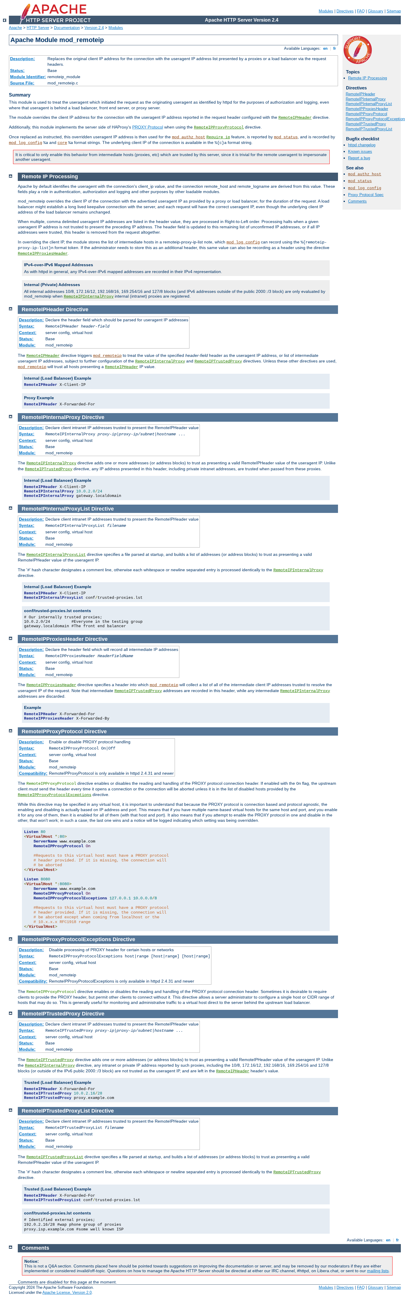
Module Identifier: (28, 76)
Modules (326, 11)
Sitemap (394, 11)
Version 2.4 (94, 27)
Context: (27, 332)
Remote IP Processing (367, 78)
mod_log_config (25, 142)
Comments (357, 201)
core (62, 142)
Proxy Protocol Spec (366, 194)
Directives (345, 11)
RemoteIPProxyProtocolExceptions (54, 794)
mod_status (286, 137)
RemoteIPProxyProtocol (219, 127)
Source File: (22, 83)
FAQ (361, 11)
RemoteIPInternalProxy (366, 99)
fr (334, 48)
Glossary (375, 11)
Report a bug (359, 158)
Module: (27, 345)
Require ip (218, 137)
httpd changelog (361, 145)
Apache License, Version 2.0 (67, 1292)
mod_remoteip (107, 355)
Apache (15, 27)
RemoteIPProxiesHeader (367, 109)
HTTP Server (38, 27)
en (325, 48)
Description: (22, 58)
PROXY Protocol (147, 127)
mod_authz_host (188, 137)
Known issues (360, 151)
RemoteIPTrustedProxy (366, 124)
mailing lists (378, 1270)
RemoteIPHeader (295, 117)
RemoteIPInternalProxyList (369, 104)
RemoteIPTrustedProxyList (369, 129)
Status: (17, 70)
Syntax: (26, 326)
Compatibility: (33, 773)
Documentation (67, 27)
